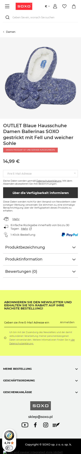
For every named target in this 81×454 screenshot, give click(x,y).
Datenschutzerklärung (48, 180)
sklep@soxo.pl (40, 417)
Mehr (16, 219)
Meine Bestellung (17, 368)
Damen (10, 31)
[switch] (9, 448)
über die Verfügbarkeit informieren (40, 193)
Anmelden (67, 322)
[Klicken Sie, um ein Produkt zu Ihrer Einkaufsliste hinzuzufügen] (79, 39)
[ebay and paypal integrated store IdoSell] (33, 452)
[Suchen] (8, 17)
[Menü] (7, 6)
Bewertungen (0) (21, 271)
